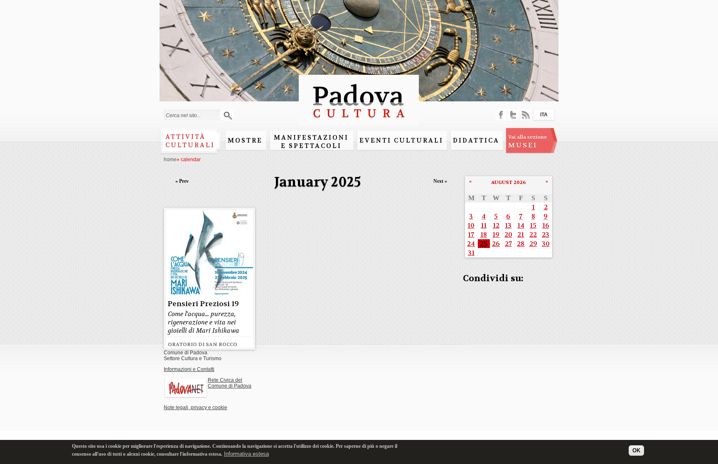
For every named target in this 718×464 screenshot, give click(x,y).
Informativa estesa (246, 453)
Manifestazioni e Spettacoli (311, 141)
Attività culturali (190, 141)
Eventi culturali (401, 140)
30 (546, 243)
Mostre (245, 140)
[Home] (359, 121)
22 (533, 234)
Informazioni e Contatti (189, 369)
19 (495, 234)
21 (520, 234)
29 (533, 243)
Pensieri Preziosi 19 (203, 304)
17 (471, 234)
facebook (501, 115)
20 (508, 234)
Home (170, 159)
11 (484, 225)
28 (520, 243)
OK (636, 450)
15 (533, 225)
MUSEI (527, 142)
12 (496, 225)
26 (496, 243)
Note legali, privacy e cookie (195, 407)
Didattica (476, 140)
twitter (513, 115)
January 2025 (317, 182)
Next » (440, 181)
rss (526, 115)
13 (508, 225)
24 (471, 243)
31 (471, 252)
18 (483, 234)
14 (520, 225)
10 (471, 225)
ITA (544, 115)
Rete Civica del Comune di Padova (229, 383)
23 (545, 234)
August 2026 (508, 182)
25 (483, 243)
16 (545, 225)
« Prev (182, 181)
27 (508, 243)
